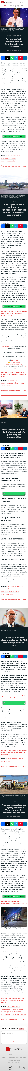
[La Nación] (6, 2)
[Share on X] (7, 58)
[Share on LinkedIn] (25, 58)
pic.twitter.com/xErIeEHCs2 (14, 364)
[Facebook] (9, 1062)
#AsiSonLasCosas (7, 346)
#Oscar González (5, 761)
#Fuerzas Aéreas (5, 1014)
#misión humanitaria (17, 1009)
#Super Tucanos (12, 380)
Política (14, 201)
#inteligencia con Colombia (8, 158)
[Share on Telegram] (16, 58)
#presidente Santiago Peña (15, 586)
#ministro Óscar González (8, 161)
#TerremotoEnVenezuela (18, 1014)
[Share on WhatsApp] (12, 58)
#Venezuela (17, 1011)
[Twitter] (12, 1062)
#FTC (9, 758)
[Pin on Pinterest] (20, 58)
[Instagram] (16, 1062)
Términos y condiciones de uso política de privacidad (14, 1057)
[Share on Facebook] (3, 58)
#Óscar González (19, 383)
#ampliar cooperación (7, 594)
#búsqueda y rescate (7, 1011)
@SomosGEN (15, 360)
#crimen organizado (6, 386)
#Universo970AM (15, 362)
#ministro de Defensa (13, 156)
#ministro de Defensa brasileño (10, 591)
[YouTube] (19, 1062)
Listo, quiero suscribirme (19, 1041)
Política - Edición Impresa (14, 35)
